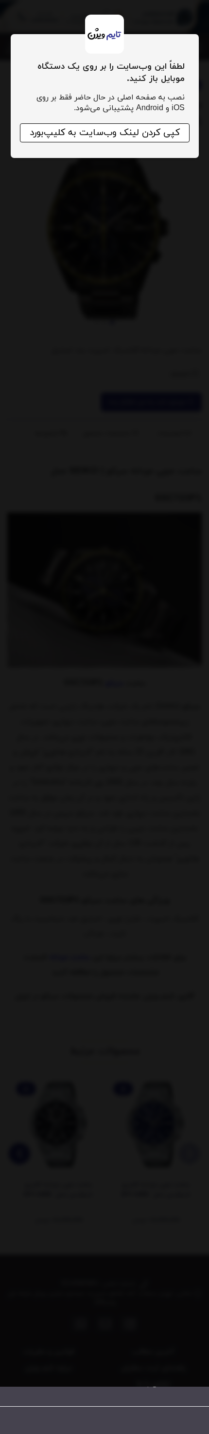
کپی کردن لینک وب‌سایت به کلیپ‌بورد (105, 132)
